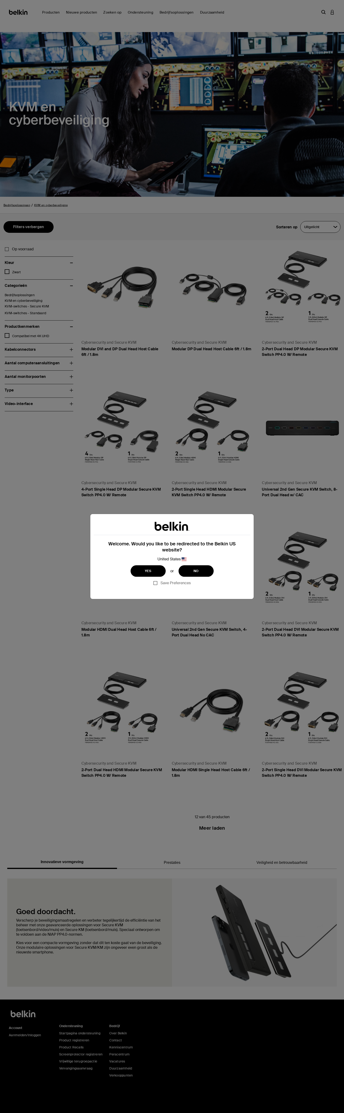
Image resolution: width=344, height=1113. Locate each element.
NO (196, 571)
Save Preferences (176, 582)
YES (148, 571)
